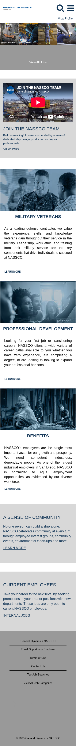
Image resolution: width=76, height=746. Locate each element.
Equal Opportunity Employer (38, 649)
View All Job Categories (38, 683)
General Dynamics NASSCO (38, 641)
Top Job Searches (38, 674)
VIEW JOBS (11, 149)
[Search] (60, 8)
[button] (70, 8)
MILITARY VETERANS (38, 216)
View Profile (65, 18)
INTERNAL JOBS (16, 615)
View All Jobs (38, 62)
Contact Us (38, 666)
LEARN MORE (12, 271)
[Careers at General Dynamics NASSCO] (16, 8)
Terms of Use (38, 657)
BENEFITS (38, 435)
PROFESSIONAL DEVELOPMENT (38, 328)
